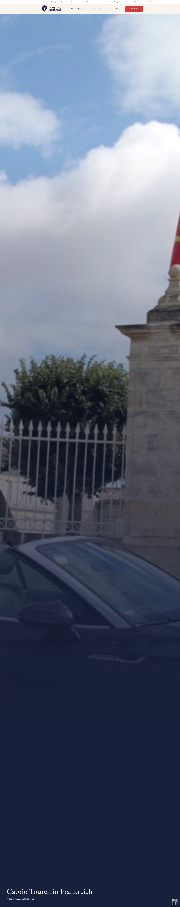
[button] (88, 8)
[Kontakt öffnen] (175, 902)
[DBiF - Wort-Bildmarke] (51, 8)
